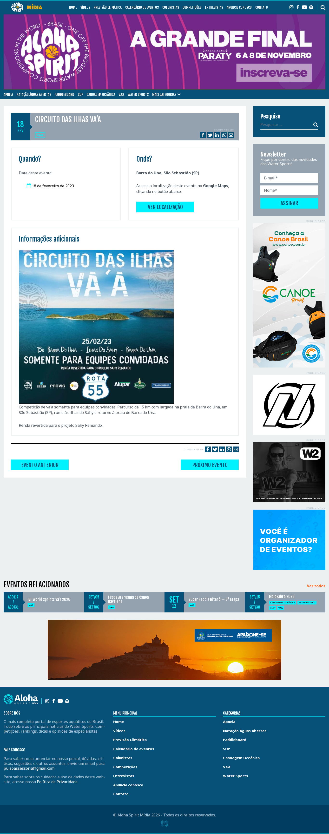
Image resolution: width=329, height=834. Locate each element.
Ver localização (165, 207)
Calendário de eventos (142, 7)
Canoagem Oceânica (101, 94)
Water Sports (138, 94)
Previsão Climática (108, 7)
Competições (192, 7)
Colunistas (170, 7)
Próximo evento (210, 465)
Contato (261, 7)
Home (73, 7)
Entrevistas (214, 7)
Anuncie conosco (239, 7)
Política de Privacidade (57, 781)
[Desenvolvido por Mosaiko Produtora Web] (164, 823)
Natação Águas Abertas (34, 94)
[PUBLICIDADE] (289, 295)
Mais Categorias (164, 94)
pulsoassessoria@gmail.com (29, 768)
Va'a (40, 135)
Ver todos (316, 586)
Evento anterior (40, 465)
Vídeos (85, 7)
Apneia (8, 94)
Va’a (121, 94)
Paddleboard (64, 94)
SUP (80, 94)
